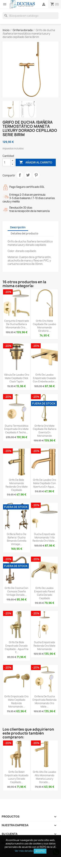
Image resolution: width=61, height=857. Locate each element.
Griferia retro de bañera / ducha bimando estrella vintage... (16, 539)
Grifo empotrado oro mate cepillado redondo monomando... (16, 701)
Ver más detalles (24, 850)
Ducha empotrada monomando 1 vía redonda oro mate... (44, 537)
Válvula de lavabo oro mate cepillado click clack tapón (16, 378)
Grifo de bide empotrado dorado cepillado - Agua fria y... (16, 647)
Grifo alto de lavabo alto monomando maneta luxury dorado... (44, 777)
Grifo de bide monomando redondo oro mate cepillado (17, 484)
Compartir (19, 175)
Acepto (40, 851)
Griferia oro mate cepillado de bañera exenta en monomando (44, 430)
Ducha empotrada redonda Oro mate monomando (44, 646)
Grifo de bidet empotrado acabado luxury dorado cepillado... (16, 777)
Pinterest (36, 175)
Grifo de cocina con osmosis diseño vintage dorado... (16, 591)
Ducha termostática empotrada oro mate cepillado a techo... (16, 429)
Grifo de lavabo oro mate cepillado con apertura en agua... (44, 483)
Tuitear (28, 175)
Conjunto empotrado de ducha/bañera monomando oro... (16, 324)
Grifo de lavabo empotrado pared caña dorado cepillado (44, 593)
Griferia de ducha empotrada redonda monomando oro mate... (44, 701)
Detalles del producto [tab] (24, 233)
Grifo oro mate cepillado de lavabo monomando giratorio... (44, 325)
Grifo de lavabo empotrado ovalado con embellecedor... (44, 378)
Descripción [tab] (18, 227)
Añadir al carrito (35, 162)
